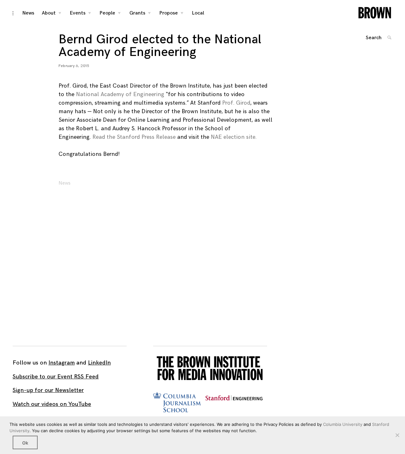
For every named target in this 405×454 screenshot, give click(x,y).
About (49, 13)
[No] (397, 435)
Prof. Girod (236, 103)
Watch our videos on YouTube (52, 404)
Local (198, 13)
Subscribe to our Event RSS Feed (56, 376)
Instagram (61, 362)
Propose (168, 13)
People (107, 13)
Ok (25, 442)
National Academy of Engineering (120, 94)
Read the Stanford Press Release (134, 137)
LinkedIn (99, 362)
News (28, 13)
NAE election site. (234, 137)
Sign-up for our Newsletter (48, 390)
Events (77, 13)
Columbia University (342, 424)
